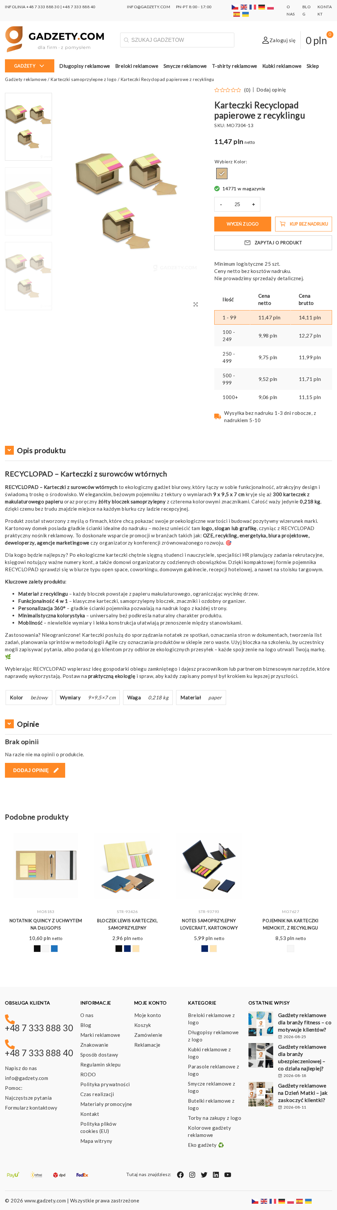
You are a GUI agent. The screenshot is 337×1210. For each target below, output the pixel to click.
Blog (85, 1025)
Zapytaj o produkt (278, 242)
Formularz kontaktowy (31, 1108)
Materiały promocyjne (106, 1104)
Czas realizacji (97, 1094)
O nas (87, 1015)
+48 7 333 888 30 (42, 6)
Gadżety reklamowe (26, 79)
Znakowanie (94, 1045)
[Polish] (270, 6)
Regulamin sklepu (100, 1064)
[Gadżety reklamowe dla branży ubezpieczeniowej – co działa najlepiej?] (260, 1056)
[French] (253, 6)
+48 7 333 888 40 (79, 6)
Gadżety (25, 65)
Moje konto (147, 1015)
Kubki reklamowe (282, 66)
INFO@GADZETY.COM (148, 6)
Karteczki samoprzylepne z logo (84, 79)
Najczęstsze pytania (28, 1098)
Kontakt (89, 1114)
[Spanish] (237, 14)
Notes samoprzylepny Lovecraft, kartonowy (209, 924)
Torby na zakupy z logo (214, 1118)
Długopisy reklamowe (84, 66)
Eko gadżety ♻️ (206, 1145)
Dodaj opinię (271, 89)
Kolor (240, 161)
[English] (244, 6)
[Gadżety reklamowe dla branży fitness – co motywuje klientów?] (260, 1024)
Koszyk (142, 1025)
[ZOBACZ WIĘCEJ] (46, 865)
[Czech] (235, 6)
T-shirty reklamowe (234, 66)
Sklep (313, 66)
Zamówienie (148, 1035)
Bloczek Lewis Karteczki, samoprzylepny (127, 924)
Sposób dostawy (99, 1055)
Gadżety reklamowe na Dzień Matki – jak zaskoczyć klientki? (303, 1092)
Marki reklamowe (100, 1035)
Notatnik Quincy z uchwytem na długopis (46, 924)
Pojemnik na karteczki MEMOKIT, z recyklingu (291, 924)
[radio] (222, 173)
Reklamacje (147, 1045)
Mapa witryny (96, 1141)
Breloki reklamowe (137, 66)
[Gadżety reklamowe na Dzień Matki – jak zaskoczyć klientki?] (260, 1095)
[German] (262, 6)
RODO (88, 1074)
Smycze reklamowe (185, 66)
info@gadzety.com (26, 1078)
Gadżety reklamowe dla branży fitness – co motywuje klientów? (305, 1022)
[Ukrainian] (245, 14)
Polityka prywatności (105, 1084)
